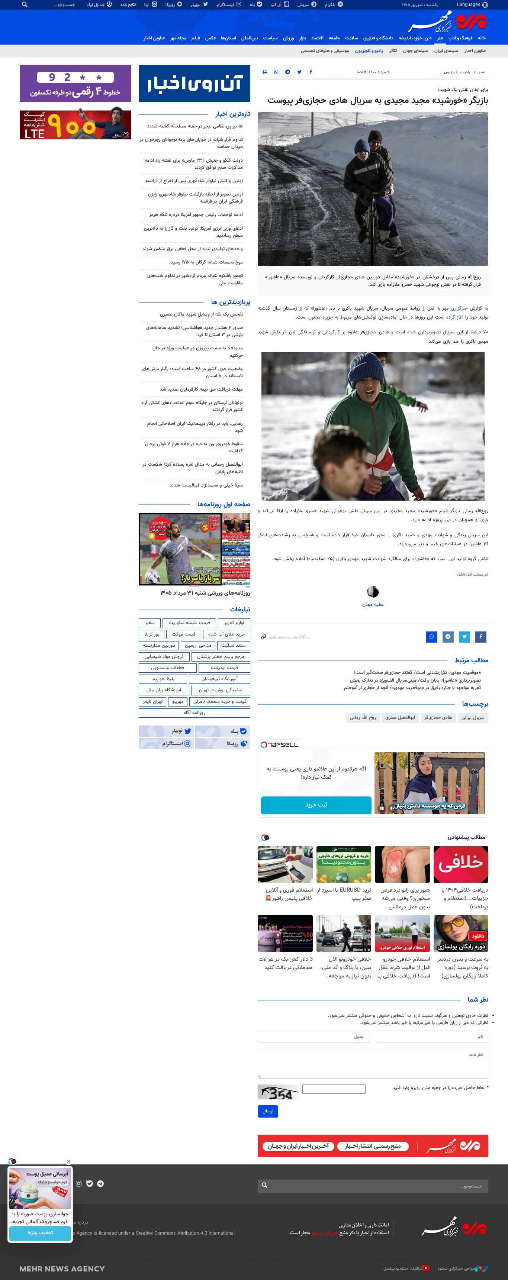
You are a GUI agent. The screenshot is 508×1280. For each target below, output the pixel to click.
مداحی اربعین (198, 645)
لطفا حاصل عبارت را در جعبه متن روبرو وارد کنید (440, 1088)
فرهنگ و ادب (460, 38)
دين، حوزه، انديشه (415, 38)
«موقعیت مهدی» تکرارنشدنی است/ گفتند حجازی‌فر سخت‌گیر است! (417, 672)
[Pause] (381, 808)
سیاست (270, 38)
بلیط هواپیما (162, 679)
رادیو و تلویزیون (369, 51)
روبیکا (170, 5)
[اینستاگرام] (78, 1184)
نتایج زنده (128, 4)
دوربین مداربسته (159, 645)
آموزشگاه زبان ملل (164, 690)
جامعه (334, 38)
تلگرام (331, 5)
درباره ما (80, 1222)
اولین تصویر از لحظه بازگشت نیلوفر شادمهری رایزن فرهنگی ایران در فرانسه (195, 198)
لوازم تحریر (234, 623)
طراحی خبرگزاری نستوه (456, 1269)
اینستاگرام (226, 5)
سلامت (351, 38)
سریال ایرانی (473, 717)
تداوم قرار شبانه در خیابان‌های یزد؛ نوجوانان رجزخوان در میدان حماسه (191, 143)
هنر (440, 38)
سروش (304, 5)
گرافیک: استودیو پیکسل (402, 1269)
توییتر (196, 5)
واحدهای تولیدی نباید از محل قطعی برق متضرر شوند (192, 249)
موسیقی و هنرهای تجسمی (325, 51)
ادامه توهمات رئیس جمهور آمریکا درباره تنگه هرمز (196, 215)
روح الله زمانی (363, 717)
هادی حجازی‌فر (438, 717)
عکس (210, 38)
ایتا (147, 5)
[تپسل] (264, 745)
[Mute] (392, 808)
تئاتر (393, 51)
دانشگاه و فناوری (378, 38)
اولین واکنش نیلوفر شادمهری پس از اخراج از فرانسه (194, 181)
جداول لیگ (96, 5)
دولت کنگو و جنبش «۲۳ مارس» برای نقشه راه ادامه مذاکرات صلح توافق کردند (194, 164)
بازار (302, 38)
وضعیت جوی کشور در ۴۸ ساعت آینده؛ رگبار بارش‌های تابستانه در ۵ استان (192, 372)
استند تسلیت (234, 645)
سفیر (150, 623)
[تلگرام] (100, 1184)
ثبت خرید (316, 805)
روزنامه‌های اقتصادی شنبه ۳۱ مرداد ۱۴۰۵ (202, 593)
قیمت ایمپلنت (224, 668)
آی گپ (277, 5)
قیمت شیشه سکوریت (189, 623)
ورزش (288, 38)
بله (253, 5)
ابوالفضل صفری (400, 717)
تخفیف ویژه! (40, 1233)
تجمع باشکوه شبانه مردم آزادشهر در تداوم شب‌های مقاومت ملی (195, 279)
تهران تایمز (153, 701)
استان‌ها (228, 38)
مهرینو (178, 701)
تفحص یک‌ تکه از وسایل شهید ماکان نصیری (201, 314)
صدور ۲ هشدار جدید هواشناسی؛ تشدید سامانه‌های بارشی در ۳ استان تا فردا (194, 331)
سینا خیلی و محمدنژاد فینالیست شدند (206, 485)
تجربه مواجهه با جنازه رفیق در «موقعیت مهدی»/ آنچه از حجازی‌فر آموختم (412, 688)
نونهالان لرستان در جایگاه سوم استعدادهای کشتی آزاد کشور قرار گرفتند (192, 406)
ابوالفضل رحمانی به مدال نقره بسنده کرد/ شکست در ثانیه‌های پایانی (192, 468)
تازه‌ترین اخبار (232, 114)
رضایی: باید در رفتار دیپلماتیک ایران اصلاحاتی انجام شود (195, 427)
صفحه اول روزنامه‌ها (223, 505)
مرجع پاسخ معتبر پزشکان (220, 656)
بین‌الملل (249, 38)
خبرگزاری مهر (456, 308)
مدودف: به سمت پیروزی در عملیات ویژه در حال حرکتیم (197, 352)
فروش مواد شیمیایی (164, 656)
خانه (482, 38)
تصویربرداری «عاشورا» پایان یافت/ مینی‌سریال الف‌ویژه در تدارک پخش (415, 680)
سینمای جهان (415, 51)
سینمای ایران (446, 51)
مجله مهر (178, 38)
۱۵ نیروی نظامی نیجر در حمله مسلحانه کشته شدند (195, 126)
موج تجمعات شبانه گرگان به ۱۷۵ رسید (207, 262)
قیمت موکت (184, 634)
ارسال (268, 1111)
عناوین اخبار (475, 51)
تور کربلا (151, 634)
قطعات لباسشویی (167, 668)
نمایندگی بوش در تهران (220, 690)
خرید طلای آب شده (226, 634)
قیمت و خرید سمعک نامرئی (220, 701)
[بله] (89, 1184)
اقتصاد (317, 38)
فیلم (196, 38)
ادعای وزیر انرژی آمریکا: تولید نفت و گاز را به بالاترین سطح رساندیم (193, 232)
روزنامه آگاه (194, 713)
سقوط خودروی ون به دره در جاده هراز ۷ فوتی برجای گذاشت (194, 447)
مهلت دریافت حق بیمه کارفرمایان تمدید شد (201, 389)
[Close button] (69, 1161)
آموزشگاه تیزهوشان (220, 679)
